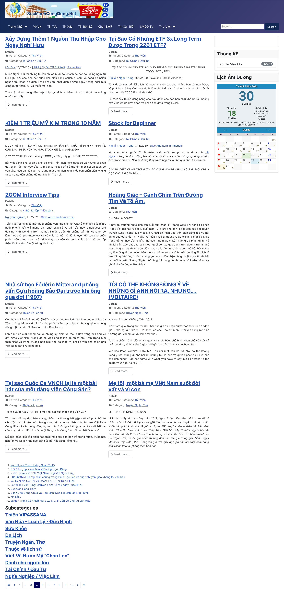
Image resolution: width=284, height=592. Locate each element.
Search (271, 26)
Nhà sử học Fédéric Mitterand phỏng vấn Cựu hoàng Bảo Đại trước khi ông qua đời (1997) (52, 290)
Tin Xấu (67, 26)
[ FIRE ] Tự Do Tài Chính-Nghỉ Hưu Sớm (56, 67)
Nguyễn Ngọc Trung (120, 78)
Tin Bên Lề (85, 26)
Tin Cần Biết (126, 26)
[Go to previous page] (14, 585)
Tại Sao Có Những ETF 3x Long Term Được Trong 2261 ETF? (154, 41)
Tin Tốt (52, 26)
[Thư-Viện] (173, 26)
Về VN (37, 26)
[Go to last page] (84, 585)
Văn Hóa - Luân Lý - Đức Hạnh (38, 521)
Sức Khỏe (16, 528)
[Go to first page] (8, 585)
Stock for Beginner (132, 123)
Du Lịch (13, 535)
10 (71, 585)
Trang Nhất (15, 26)
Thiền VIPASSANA (25, 515)
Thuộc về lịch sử (33, 312)
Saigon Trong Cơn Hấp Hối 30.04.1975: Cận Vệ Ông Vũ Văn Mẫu (50, 500)
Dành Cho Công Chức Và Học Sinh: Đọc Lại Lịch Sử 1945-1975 (50, 492)
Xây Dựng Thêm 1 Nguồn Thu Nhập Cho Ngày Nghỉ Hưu (55, 41)
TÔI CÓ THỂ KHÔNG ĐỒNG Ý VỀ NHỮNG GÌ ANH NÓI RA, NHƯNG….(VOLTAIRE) (152, 290)
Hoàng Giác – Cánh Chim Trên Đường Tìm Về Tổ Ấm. (155, 198)
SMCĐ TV (146, 26)
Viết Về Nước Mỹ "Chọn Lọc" (37, 555)
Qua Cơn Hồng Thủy (23, 488)
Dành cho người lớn (27, 562)
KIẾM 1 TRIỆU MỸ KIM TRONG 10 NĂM (53, 123)
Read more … (18, 104)
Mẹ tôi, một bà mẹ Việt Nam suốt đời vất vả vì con (154, 386)
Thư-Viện (165, 26)
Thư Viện (36, 55)
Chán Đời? (105, 26)
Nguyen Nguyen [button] (15, 217)
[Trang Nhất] (25, 26)
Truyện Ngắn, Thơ (137, 312)
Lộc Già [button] (10, 67)
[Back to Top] (278, 585)
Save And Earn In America (166, 145)
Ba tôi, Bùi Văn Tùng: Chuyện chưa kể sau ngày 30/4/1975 (47, 485)
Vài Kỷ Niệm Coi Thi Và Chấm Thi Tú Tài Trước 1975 (43, 481)
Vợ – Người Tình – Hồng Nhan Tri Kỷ (33, 465)
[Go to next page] (78, 585)
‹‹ (224, 130)
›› (269, 130)
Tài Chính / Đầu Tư (34, 60)
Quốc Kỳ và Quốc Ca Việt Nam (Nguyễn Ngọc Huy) (42, 473)
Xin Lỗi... (16, 496)
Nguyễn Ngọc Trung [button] (120, 145)
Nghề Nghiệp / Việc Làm (38, 210)
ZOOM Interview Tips (32, 195)
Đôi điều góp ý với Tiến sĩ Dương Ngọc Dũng (39, 469)
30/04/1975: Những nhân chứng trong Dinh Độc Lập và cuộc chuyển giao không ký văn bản (68, 477)
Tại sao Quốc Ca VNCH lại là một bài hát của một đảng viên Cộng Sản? (51, 386)
